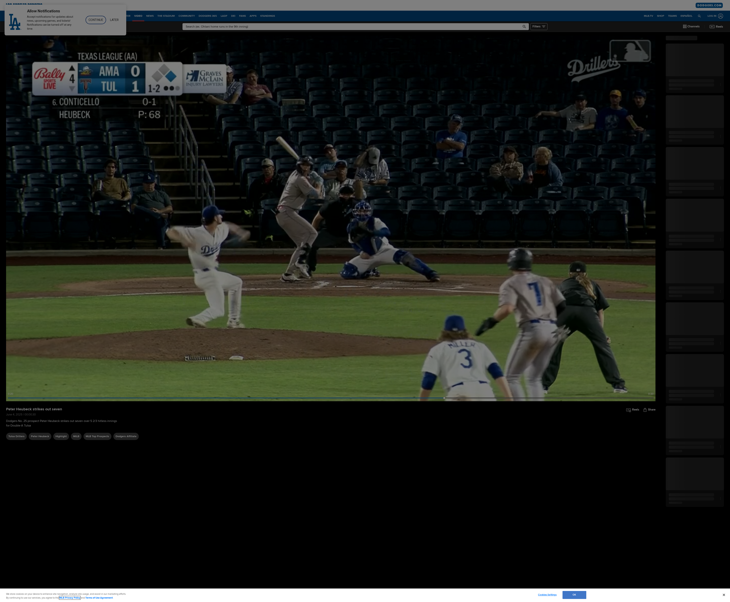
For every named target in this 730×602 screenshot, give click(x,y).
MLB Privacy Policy (69, 597)
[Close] (724, 595)
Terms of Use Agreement (99, 597)
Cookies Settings (547, 594)
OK (574, 594)
